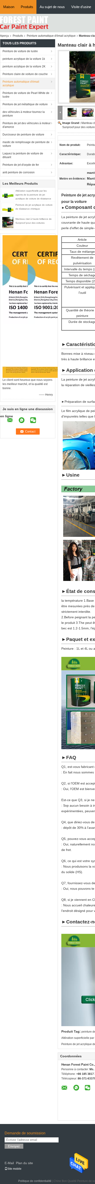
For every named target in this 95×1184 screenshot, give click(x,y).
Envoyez (14, 1146)
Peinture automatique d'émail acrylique (51, 35)
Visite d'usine (81, 7)
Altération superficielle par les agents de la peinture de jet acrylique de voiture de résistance (33, 194)
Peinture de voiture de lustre (20, 51)
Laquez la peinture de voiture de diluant (23, 155)
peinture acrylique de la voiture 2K (24, 66)
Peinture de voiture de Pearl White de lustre (26, 94)
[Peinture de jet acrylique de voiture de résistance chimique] (7, 208)
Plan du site (24, 1163)
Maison (8, 7)
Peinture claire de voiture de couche (25, 74)
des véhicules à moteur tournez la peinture (24, 113)
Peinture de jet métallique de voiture (25, 104)
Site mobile (14, 1168)
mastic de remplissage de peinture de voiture (26, 144)
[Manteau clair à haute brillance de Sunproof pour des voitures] (7, 222)
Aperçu (4, 35)
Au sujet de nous (52, 7)
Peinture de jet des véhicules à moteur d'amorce (26, 125)
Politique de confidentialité (34, 1181)
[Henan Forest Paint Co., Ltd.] (24, 22)
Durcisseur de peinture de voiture (23, 134)
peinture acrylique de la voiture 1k (24, 58)
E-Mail (9, 1163)
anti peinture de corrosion (19, 172)
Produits (27, 7)
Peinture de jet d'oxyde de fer (21, 164)
